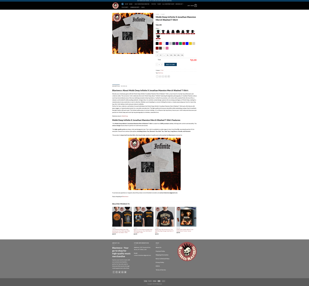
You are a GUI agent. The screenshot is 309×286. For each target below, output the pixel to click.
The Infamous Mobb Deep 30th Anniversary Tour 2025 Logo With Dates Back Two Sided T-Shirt (121, 231)
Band (130, 4)
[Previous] (112, 223)
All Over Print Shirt (168, 4)
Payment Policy (160, 251)
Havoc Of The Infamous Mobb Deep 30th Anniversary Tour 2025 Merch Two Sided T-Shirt (143, 231)
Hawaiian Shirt (134, 7)
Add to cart (170, 64)
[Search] (122, 4)
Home (157, 14)
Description (116, 86)
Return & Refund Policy (162, 258)
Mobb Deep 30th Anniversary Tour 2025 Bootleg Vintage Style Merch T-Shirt (164, 231)
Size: (157, 52)
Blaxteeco (125, 196)
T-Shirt (159, 4)
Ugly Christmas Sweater (142, 4)
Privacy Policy (160, 262)
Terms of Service (161, 270)
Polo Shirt (125, 7)
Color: (158, 40)
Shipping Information (162, 255)
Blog (143, 7)
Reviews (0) (124, 86)
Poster (153, 4)
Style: (158, 28)
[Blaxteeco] (115, 5)
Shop (126, 4)
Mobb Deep (160, 73)
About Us (158, 247)
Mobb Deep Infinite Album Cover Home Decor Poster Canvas (185, 230)
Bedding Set (179, 4)
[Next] (196, 223)
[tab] (116, 86)
